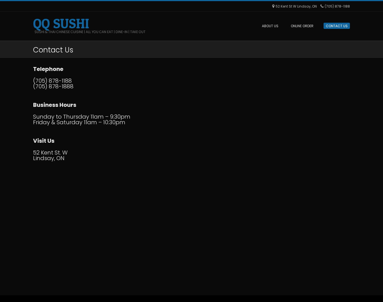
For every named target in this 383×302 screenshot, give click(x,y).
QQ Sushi (61, 23)
